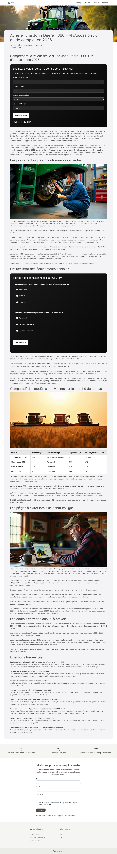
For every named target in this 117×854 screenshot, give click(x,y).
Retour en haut (58, 851)
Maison (87, 3)
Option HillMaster (19, 104)
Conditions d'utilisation (36, 841)
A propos (62, 841)
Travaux (96, 3)
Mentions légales (34, 834)
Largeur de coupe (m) (21, 95)
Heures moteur (18, 86)
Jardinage (78, 3)
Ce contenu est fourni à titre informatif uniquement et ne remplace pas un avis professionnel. (59, 803)
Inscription (41, 810)
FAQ (61, 837)
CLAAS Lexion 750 (19, 486)
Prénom (38, 786)
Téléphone (39, 794)
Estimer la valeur (21, 115)
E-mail (38, 779)
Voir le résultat (20, 342)
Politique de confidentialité (37, 837)
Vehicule (105, 3)
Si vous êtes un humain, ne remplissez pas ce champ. (56, 816)
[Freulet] (11, 3)
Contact (62, 834)
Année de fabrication (20, 77)
